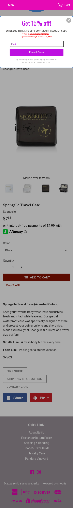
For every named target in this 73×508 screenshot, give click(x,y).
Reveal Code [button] (36, 52)
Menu (11, 5)
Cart (67, 5)
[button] (68, 20)
